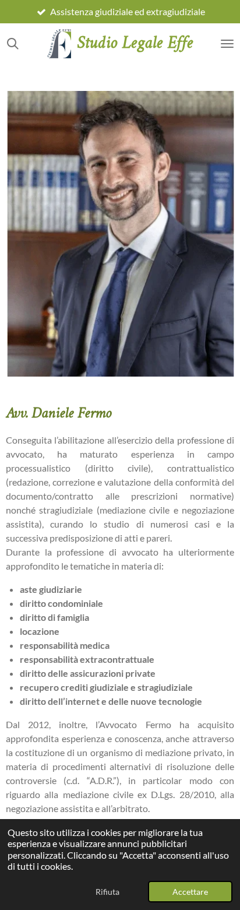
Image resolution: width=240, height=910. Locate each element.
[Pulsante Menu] (227, 43)
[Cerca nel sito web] (13, 43)
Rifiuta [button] (107, 892)
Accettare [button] (190, 892)
